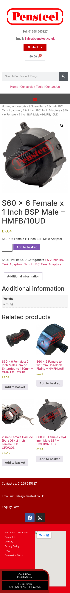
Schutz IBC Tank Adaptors (42, 264)
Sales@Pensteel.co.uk (29, 496)
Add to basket (26, 247)
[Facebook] (30, 517)
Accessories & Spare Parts (29, 106)
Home (14, 87)
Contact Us (52, 87)
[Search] (63, 76)
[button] (35, 99)
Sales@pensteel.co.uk (40, 38)
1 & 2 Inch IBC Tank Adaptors (41, 110)
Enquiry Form (10, 507)
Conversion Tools (31, 87)
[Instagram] (40, 517)
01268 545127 (27, 483)
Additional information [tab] (23, 276)
